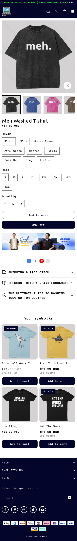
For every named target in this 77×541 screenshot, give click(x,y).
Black (8, 141)
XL (33, 177)
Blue (23, 141)
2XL (44, 177)
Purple (52, 151)
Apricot (46, 160)
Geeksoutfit (40, 536)
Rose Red (11, 160)
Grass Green (44, 141)
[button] (73, 11)
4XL (69, 177)
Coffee (34, 151)
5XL (7, 187)
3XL (56, 177)
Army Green (13, 151)
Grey (29, 160)
